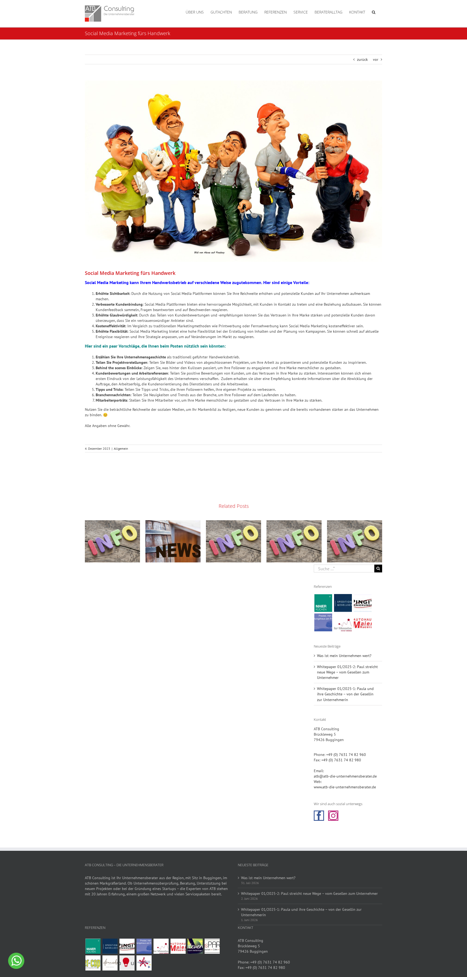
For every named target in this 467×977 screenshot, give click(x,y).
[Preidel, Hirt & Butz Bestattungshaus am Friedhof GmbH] (323, 622)
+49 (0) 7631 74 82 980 (341, 760)
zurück (362, 59)
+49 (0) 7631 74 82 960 (346, 754)
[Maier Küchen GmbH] (323, 603)
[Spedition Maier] (342, 603)
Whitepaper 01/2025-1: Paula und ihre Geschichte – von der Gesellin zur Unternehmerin (345, 694)
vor (375, 59)
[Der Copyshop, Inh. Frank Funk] (93, 963)
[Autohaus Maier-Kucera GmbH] (362, 622)
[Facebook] (319, 816)
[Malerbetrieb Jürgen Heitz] (144, 963)
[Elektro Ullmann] (127, 963)
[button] (373, 11)
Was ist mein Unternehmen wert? (344, 655)
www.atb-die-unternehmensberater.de (345, 787)
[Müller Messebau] (342, 622)
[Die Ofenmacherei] (110, 963)
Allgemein (121, 448)
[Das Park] (212, 946)
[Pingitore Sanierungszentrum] (362, 603)
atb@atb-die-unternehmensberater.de (345, 776)
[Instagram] (333, 816)
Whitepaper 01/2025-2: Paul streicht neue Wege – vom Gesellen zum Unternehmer (347, 672)
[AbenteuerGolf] (195, 946)
